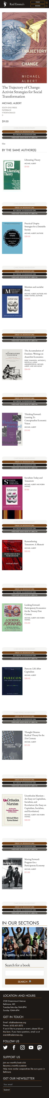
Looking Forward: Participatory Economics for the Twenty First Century (35, 609)
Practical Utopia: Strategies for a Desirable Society (35, 226)
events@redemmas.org (12, 1034)
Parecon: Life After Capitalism (32, 670)
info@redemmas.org (17, 1022)
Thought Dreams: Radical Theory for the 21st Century (34, 735)
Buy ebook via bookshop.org (24, 134)
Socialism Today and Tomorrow (33, 479)
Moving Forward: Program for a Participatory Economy (34, 862)
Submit (7, 1089)
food (38, 2)
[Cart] (46, 2)
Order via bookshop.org (24, 131)
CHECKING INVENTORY (24, 128)
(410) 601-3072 (16, 1025)
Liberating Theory (32, 159)
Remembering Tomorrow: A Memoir (34, 543)
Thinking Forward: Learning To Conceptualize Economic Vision (35, 419)
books (37, 6)
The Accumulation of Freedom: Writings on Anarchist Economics (34, 353)
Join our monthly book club (14, 1062)
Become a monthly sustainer (15, 1065)
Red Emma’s (17, 4)
